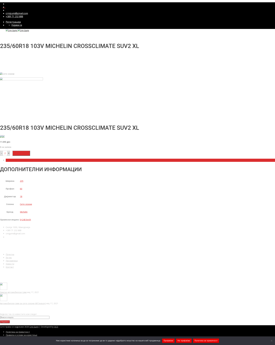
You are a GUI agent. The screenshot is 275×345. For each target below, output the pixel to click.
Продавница (12, 260)
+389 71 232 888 (14, 16)
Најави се (16, 25)
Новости (10, 264)
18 (21, 196)
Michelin (24, 212)
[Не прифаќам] (271, 340)
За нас (9, 257)
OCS (56, 326)
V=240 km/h (25, 219)
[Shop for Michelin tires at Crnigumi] (1, 136)
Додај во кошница (21, 153)
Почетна (10, 254)
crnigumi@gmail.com (17, 13)
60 (21, 188)
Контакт (10, 267)
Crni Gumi (34, 326)
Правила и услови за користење (21, 335)
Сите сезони (26, 204)
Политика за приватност (18, 332)
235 (21, 181)
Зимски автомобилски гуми (13, 292)
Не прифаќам (183, 340)
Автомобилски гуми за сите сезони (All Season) (23, 303)
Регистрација (13, 21)
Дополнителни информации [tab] (19, 160)
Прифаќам (168, 340)
